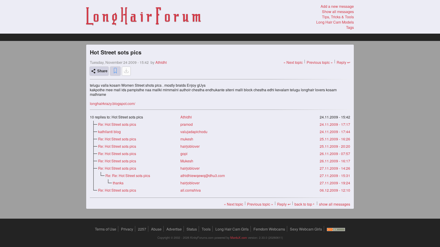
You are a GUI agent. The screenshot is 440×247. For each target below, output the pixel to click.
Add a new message (337, 6)
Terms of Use (105, 229)
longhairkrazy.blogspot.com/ (112, 103)
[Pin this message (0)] (115, 71)
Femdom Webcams (269, 229)
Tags (350, 27)
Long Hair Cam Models (335, 22)
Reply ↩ (343, 62)
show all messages (334, 204)
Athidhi (186, 117)
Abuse (156, 229)
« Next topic (293, 62)
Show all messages (338, 11)
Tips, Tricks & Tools (338, 16)
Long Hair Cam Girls (232, 229)
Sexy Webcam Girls (306, 229)
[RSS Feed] (336, 229)
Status (192, 229)
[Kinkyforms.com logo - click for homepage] (143, 17)
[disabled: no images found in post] (126, 71)
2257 (142, 229)
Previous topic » (320, 62)
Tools (206, 229)
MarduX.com (238, 237)
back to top (304, 204)
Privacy (127, 229)
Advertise (174, 229)
